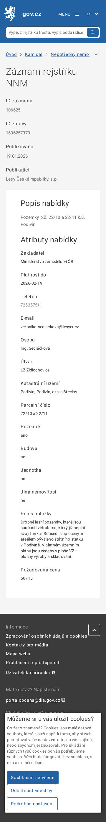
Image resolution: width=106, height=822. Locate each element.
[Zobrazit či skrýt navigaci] (96, 54)
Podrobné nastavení (32, 803)
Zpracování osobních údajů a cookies (46, 636)
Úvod (11, 54)
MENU (64, 14)
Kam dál (33, 54)
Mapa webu (18, 653)
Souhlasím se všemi (33, 777)
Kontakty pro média (27, 645)
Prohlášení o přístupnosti (33, 662)
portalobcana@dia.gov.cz (33, 700)
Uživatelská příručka (28, 672)
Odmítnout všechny (31, 790)
